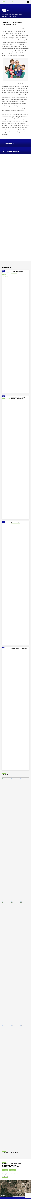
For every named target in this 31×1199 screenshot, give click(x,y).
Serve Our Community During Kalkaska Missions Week (18, 397)
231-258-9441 (5, 1176)
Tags (10, 16)
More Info (5, 1170)
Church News (8, 14)
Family (20, 14)
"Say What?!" (9, 143)
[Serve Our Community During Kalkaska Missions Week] (6, 457)
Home (3, 14)
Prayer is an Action (15, 522)
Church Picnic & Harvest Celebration (17, 272)
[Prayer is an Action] (6, 583)
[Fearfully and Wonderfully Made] (6, 708)
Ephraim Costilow (17, 22)
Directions (12, 1170)
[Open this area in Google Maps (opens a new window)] (3, 1196)
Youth (14, 24)
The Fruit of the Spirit (11, 151)
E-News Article (15, 14)
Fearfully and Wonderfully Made (19, 648)
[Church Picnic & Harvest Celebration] (6, 332)
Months (14, 16)
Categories (4, 16)
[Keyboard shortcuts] (12, 1196)
